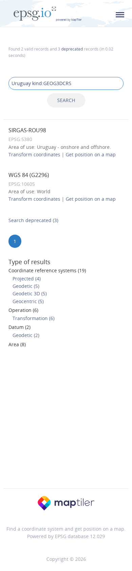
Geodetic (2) (26, 335)
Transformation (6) (33, 318)
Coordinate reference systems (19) (47, 270)
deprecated (72, 49)
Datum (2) (19, 327)
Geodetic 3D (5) (30, 293)
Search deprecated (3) (33, 220)
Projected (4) (27, 278)
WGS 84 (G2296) (28, 175)
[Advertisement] (66, 420)
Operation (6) (23, 310)
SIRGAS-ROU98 (27, 130)
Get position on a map (91, 154)
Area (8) (17, 344)
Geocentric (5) (28, 301)
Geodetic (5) (26, 286)
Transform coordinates (34, 154)
